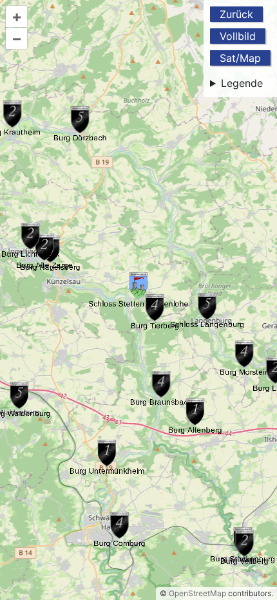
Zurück (236, 14)
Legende (242, 83)
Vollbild (238, 36)
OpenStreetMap (197, 593)
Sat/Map (240, 58)
